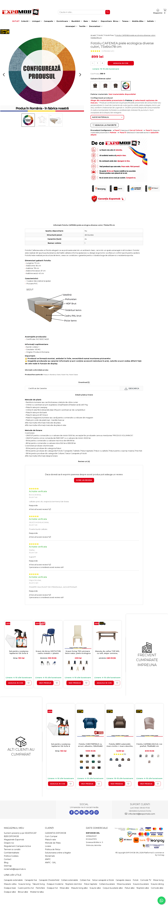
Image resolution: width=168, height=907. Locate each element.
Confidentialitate (11, 853)
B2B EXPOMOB (11, 836)
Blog (6, 862)
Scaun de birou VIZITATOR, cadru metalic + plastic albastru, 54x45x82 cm (48, 652)
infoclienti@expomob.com (141, 814)
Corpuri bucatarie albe (113, 888)
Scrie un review (84, 480)
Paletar (128, 100)
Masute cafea (10, 884)
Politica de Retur (52, 849)
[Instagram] (96, 812)
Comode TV (145, 880)
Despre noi (9, 843)
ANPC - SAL (50, 862)
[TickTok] (91, 812)
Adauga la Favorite (105, 125)
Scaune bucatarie (141, 884)
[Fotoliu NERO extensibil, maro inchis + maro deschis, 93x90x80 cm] (119, 723)
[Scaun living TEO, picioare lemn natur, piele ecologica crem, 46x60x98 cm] (77, 635)
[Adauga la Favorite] (29, 683)
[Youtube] (76, 812)
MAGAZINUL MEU (14, 828)
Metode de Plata (53, 843)
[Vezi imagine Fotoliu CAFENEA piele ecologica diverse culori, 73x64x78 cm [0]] (28, 120)
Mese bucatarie (124, 884)
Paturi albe (130, 888)
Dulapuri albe (10, 892)
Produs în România (49, 374)
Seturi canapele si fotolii (103, 880)
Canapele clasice (123, 880)
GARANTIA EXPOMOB (55, 833)
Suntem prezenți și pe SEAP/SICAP (20, 833)
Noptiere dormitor (73, 884)
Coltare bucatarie (107, 884)
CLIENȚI (49, 828)
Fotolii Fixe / (109, 35)
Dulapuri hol (52, 888)
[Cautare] (107, 12)
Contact (7, 859)
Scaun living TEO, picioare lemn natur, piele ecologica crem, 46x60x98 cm (78, 652)
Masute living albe (79, 888)
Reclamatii (50, 856)
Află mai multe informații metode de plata (43, 423)
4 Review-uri (108, 51)
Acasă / (94, 35)
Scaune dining (157, 884)
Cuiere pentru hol (26, 888)
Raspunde (33, 505)
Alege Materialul (100, 117)
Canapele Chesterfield (49, 880)
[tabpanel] (42, 71)
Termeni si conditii (12, 849)
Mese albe (64, 888)
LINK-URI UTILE (12, 875)
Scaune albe (95, 888)
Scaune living (24, 884)
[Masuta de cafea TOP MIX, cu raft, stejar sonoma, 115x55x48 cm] (107, 635)
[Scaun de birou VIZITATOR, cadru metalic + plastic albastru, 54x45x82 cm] (48, 635)
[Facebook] (71, 812)
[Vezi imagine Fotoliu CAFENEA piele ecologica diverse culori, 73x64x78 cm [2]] (56, 120)
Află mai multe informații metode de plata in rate (45, 425)
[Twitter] (81, 812)
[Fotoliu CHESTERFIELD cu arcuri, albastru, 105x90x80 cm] (90, 723)
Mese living (158, 880)
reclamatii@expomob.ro (15, 869)
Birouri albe (23, 892)
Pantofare (40, 888)
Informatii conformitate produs (36, 370)
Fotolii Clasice (73, 374)
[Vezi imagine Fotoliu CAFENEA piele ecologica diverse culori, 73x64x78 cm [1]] (42, 120)
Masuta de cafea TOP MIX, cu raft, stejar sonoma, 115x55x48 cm (107, 652)
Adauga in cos (120, 63)
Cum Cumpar (51, 836)
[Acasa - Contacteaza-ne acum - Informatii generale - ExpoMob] (20, 12)
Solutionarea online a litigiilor (58, 853)
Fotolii (59, 374)
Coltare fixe (85, 880)
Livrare (48, 846)
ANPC (48, 859)
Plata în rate (50, 839)
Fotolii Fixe (64, 374)
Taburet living (38, 884)
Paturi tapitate (90, 884)
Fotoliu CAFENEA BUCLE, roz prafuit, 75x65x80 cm (149, 745)
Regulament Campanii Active (17, 846)
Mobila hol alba (37, 892)
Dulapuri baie (10, 888)
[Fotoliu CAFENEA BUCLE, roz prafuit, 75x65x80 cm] (149, 723)
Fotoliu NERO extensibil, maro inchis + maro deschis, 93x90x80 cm (120, 745)
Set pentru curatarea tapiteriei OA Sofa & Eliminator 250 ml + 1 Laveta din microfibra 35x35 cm (19, 652)
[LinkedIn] (86, 812)
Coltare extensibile (69, 880)
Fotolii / (100, 35)
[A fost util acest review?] (50, 509)
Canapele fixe (31, 880)
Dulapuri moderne (55, 884)
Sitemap (8, 866)
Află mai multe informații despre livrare (41, 456)
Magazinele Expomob (14, 839)
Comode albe (157, 888)
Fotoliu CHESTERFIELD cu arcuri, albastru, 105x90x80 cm (90, 745)
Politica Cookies (11, 856)
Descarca (133, 388)
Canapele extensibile (13, 880)
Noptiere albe (142, 888)
